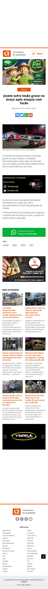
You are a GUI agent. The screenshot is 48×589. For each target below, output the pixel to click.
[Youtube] (30, 519)
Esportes (30, 543)
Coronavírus (31, 535)
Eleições (30, 540)
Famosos (30, 546)
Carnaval (30, 533)
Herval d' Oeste (8, 551)
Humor (5, 553)
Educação (6, 540)
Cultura (5, 538)
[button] (43, 72)
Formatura (6, 548)
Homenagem (32, 551)
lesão (15, 245)
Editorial (30, 538)
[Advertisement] (24, 24)
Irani (31, 245)
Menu (40, 53)
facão (23, 245)
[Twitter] (17, 519)
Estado (5, 546)
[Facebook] (22, 519)
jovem (6, 245)
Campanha (6, 533)
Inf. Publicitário (32, 553)
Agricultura (6, 530)
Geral (29, 548)
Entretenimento (8, 543)
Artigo (29, 530)
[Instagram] (26, 519)
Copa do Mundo (8, 535)
